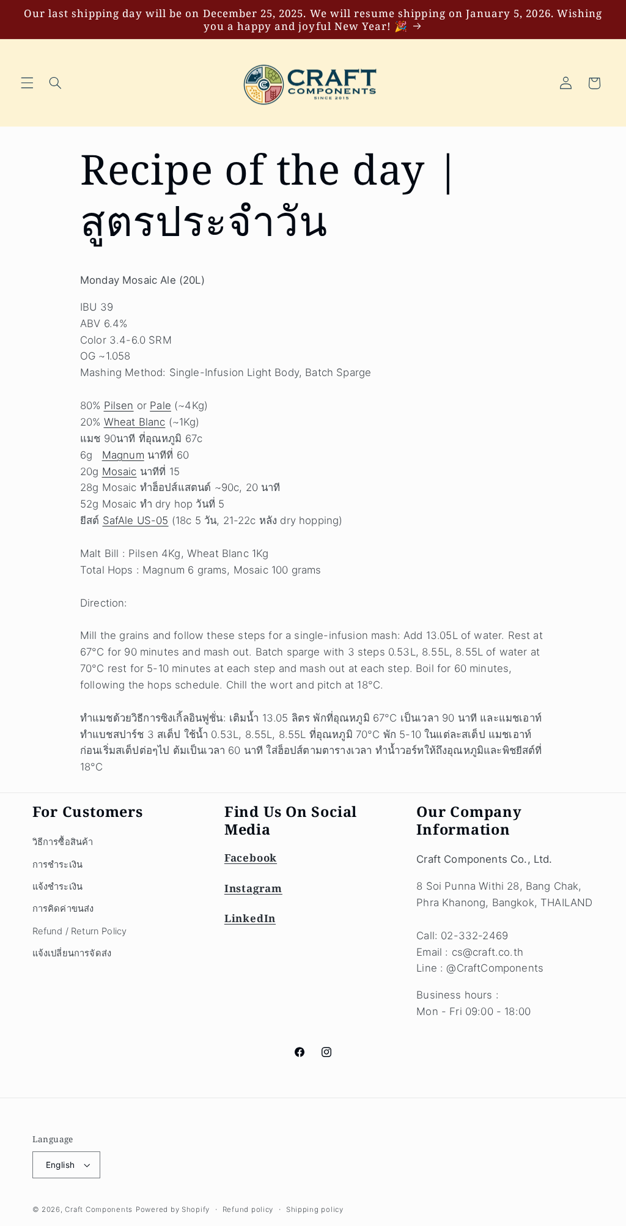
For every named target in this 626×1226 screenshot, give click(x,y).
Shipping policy (315, 1209)
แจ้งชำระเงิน (57, 886)
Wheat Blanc (135, 422)
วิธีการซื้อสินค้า (63, 841)
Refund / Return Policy (79, 931)
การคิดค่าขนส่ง (63, 908)
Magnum (123, 455)
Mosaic (119, 471)
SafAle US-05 (136, 520)
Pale (160, 405)
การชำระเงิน (57, 864)
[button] (27, 83)
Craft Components (99, 1209)
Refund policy (248, 1209)
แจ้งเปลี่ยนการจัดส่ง (72, 953)
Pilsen (119, 405)
